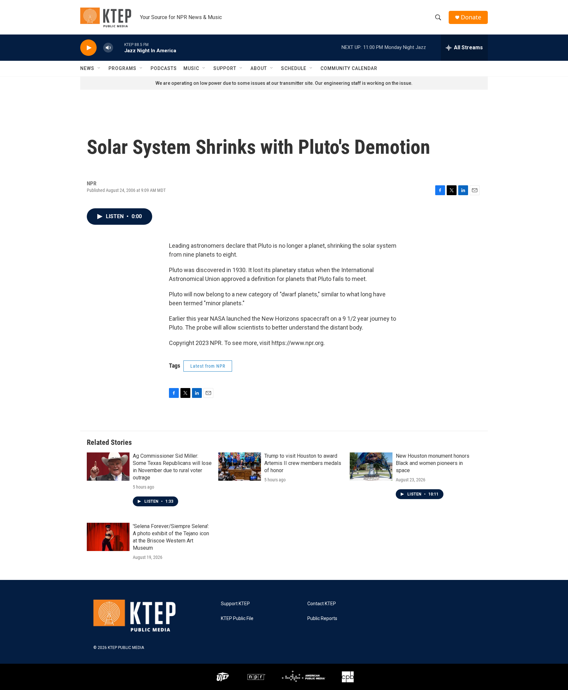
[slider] (119, 47)
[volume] (108, 47)
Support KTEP (235, 603)
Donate (471, 17)
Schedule (293, 68)
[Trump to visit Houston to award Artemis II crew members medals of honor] (239, 466)
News (87, 68)
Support (224, 68)
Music (191, 68)
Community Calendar (348, 68)
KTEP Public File (237, 618)
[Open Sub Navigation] (99, 68)
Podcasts (164, 68)
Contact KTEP (321, 603)
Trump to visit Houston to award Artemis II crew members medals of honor (302, 463)
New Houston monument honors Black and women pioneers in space (432, 463)
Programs (122, 68)
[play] (88, 48)
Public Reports (322, 618)
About (258, 68)
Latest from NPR (207, 366)
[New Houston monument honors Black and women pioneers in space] (371, 466)
